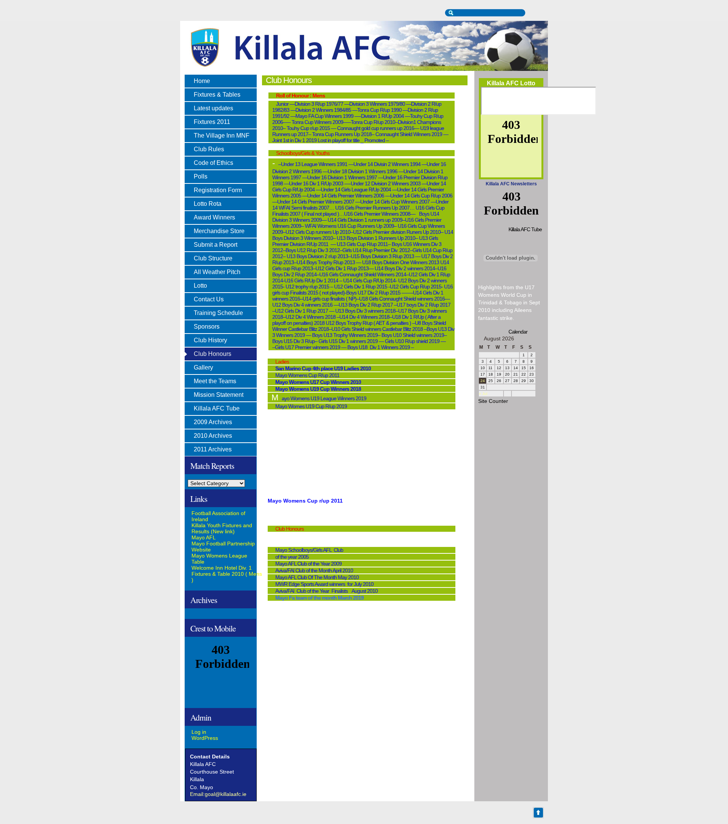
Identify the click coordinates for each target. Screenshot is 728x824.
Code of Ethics (213, 163)
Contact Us (209, 299)
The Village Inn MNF (221, 135)
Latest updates (213, 108)
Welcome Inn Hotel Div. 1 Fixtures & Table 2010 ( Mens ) (226, 574)
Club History (210, 340)
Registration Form (218, 190)
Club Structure (213, 258)
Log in (198, 732)
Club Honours (212, 354)
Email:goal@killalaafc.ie (218, 794)
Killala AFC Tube (217, 408)
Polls (200, 176)
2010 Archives (213, 435)
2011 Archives (213, 449)
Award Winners (214, 217)
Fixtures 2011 (212, 122)
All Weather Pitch (217, 272)
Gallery (203, 367)
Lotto (200, 285)
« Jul (483, 394)
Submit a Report (215, 244)
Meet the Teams (215, 381)
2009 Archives (213, 422)
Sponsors (207, 326)
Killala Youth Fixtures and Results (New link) (221, 528)
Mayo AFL (203, 537)
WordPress (204, 738)
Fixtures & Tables (217, 94)
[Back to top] (538, 812)
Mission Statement (218, 395)
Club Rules (209, 149)
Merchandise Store (219, 231)
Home (202, 81)
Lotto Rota (207, 204)
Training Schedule (218, 313)
